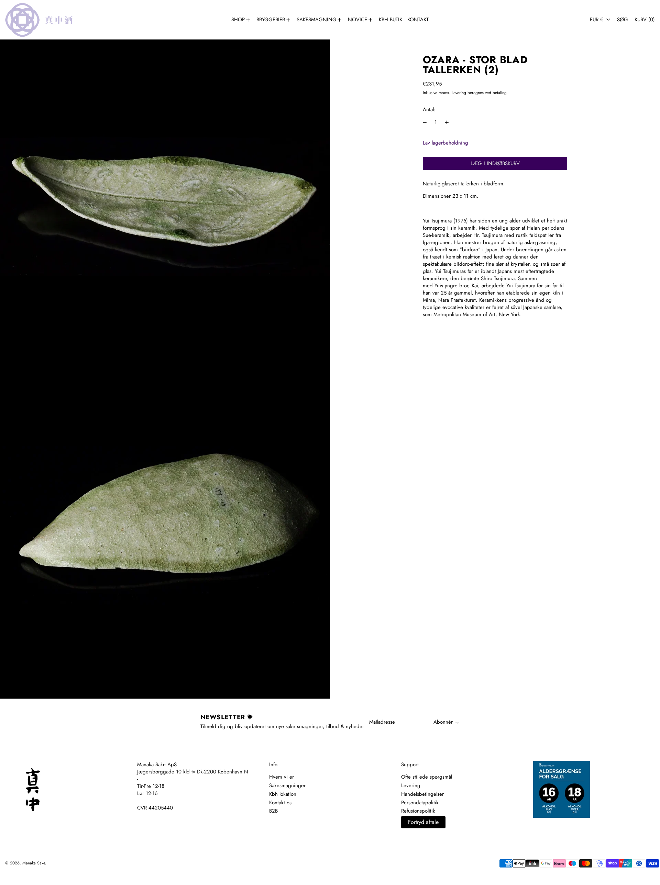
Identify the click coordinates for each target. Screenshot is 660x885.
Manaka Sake (33, 863)
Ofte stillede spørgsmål (426, 777)
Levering (459, 93)
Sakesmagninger (287, 785)
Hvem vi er (281, 777)
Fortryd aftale (423, 822)
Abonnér (443, 722)
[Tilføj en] (446, 122)
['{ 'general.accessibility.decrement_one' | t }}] (424, 122)
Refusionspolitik (418, 811)
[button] (622, 19)
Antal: (429, 109)
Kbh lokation (282, 794)
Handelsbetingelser (422, 794)
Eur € (597, 19)
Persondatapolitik (420, 802)
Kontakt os (280, 802)
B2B (273, 811)
